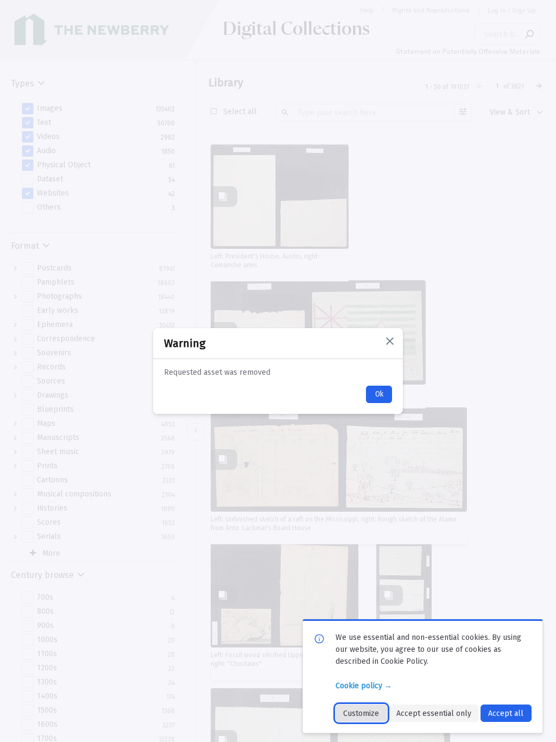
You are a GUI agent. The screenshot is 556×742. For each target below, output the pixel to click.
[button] (389, 341)
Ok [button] (379, 394)
